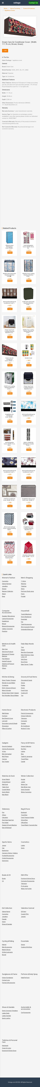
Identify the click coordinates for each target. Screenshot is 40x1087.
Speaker (23, 723)
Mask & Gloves (6, 949)
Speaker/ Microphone (8, 616)
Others (4, 668)
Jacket (23, 782)
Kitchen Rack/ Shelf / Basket (10, 693)
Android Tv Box (25, 728)
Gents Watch (5, 792)
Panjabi (4, 919)
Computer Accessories (6, 612)
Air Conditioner (25, 726)
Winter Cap (24, 784)
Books (4, 878)
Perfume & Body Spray (29, 974)
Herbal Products (6, 661)
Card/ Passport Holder (27, 817)
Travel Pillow (24, 759)
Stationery (6, 809)
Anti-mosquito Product (27, 627)
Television (24, 718)
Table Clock (5, 787)
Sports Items (7, 842)
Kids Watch (5, 794)
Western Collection (7, 591)
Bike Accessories (7, 947)
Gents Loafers (6, 1018)
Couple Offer (25, 914)
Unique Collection (26, 716)
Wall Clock (5, 784)
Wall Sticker (5, 713)
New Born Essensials (27, 652)
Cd (3, 881)
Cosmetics (5, 581)
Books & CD (6, 875)
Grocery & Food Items (29, 677)
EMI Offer (24, 875)
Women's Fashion (8, 578)
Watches (23, 584)
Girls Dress (24, 659)
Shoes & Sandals (7, 924)
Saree (4, 921)
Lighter (23, 751)
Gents (22, 848)
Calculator (5, 817)
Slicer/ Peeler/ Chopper (9, 680)
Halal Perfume (25, 977)
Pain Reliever (6, 659)
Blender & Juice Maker (8, 683)
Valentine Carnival (27, 908)
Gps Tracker (5, 761)
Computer (24, 721)
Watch (4, 594)
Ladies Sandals (6, 1016)
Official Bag (24, 822)
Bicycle (4, 955)
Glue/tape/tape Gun (8, 820)
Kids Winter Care (26, 787)
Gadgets (5, 743)
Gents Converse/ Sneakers (10, 1010)
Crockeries (5, 685)
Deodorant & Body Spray (9, 1050)
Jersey (4, 845)
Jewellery (5, 586)
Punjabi (23, 596)
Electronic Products (28, 710)
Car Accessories (26, 1012)
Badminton (5, 850)
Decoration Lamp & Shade (9, 723)
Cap (3, 848)
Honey (23, 688)
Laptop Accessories (8, 618)
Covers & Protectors (29, 8)
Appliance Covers (10, 10)
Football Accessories (8, 855)
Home (5, 8)
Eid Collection (7, 908)
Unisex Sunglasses (7, 977)
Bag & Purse (25, 809)
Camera (4, 759)
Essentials (24, 619)
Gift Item (23, 911)
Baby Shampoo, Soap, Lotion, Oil (27, 656)
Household (25, 611)
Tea (22, 695)
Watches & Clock (8, 776)
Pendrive (4, 631)
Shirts (22, 589)
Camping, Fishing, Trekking (10, 853)
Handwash (5, 1045)
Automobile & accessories (26, 1008)
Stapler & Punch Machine (9, 825)
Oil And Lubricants (7, 952)
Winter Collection (27, 776)
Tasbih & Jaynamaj (26, 756)
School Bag (24, 820)
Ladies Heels (5, 1013)
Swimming (5, 860)
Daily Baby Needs (27, 644)
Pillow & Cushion (7, 728)
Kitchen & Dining (8, 677)
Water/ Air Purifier (26, 888)
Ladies (23, 845)
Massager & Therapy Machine (8, 655)
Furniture (4, 716)
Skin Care (5, 649)
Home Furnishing (15, 8)
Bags (3, 596)
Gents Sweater (25, 789)
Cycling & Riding (8, 941)
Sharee (4, 589)
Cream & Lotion (6, 1048)
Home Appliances (26, 617)
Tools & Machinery (26, 614)
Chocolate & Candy (26, 680)
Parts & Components (27, 713)
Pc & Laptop (24, 886)
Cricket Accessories (8, 858)
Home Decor (6, 710)
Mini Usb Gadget (7, 754)
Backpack (24, 812)
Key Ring (23, 749)
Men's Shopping (27, 578)
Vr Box (4, 751)
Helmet (4, 944)
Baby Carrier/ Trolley (27, 664)
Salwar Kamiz (6, 911)
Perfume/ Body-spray (27, 591)
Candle (23, 761)
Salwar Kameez (6, 584)
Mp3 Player (5, 756)
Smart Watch (6, 779)
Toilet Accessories (26, 624)
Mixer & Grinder (6, 690)
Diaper (23, 650)
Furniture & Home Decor (28, 878)
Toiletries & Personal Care (9, 1041)
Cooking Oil (24, 693)
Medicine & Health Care (8, 645)
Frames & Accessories (8, 982)
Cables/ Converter (7, 629)
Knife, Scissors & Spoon (9, 688)
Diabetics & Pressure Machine (8, 665)
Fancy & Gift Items (28, 743)
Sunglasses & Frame (9, 974)
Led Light (4, 721)
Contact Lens (6, 980)
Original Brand (6, 782)
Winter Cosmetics (26, 792)
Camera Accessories (8, 749)
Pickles (23, 685)
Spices (23, 683)
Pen (3, 812)
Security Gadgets (7, 746)
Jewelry (23, 916)
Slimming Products (7, 651)
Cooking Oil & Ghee (26, 947)
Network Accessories (8, 626)
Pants (22, 594)
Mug (22, 754)
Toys (22, 647)
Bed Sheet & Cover (7, 718)
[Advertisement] (20, 164)
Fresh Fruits (24, 690)
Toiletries (23, 586)
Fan (22, 622)
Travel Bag (24, 815)
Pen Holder (5, 822)
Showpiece (5, 726)
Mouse (4, 623)
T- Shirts (23, 581)
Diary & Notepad (6, 827)
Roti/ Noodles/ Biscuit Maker (10, 695)
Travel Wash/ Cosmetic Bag (29, 825)
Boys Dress (24, 662)
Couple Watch (6, 789)
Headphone (5, 621)
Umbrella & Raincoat (27, 629)
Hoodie (23, 779)
